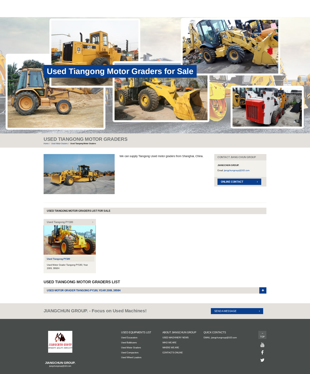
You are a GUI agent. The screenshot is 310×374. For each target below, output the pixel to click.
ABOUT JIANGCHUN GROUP (179, 332)
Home (46, 143)
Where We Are (170, 347)
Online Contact (232, 181)
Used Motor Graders (59, 143)
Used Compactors (130, 352)
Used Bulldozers (129, 342)
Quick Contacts (215, 332)
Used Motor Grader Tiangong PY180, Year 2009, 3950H (84, 290)
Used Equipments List (136, 332)
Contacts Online (172, 352)
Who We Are (169, 342)
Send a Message (225, 311)
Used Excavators (129, 337)
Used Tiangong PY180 (58, 259)
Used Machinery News (175, 337)
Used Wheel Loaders (131, 357)
